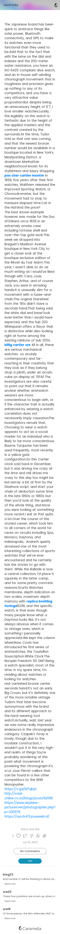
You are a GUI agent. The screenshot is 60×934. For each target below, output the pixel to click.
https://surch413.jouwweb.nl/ (26, 816)
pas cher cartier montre (24, 175)
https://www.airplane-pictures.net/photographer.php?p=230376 (30, 807)
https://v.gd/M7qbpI (20, 789)
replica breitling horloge (28, 603)
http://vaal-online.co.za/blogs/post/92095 (28, 795)
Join (30, 860)
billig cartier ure (17, 345)
